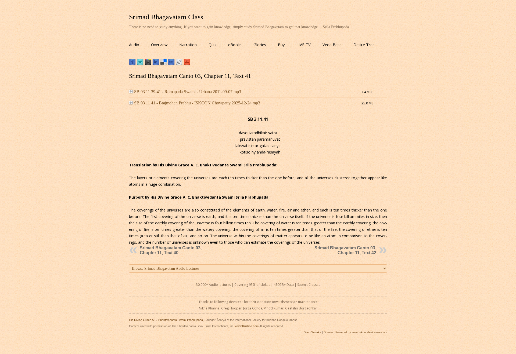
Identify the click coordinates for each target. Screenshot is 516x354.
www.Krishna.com (247, 326)
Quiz (212, 44)
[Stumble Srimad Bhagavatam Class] (187, 64)
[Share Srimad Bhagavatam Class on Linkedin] (155, 64)
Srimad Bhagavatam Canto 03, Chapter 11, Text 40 (171, 250)
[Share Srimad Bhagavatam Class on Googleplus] (148, 64)
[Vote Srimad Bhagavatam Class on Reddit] (179, 64)
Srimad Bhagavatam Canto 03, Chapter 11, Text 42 (345, 250)
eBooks (235, 44)
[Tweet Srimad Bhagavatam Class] (140, 64)
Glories (259, 44)
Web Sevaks (312, 332)
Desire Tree (364, 44)
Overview (159, 44)
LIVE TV (303, 44)
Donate (328, 332)
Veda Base (332, 44)
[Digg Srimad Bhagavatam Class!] (171, 64)
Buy (281, 44)
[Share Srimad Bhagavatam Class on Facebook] (132, 64)
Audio (134, 44)
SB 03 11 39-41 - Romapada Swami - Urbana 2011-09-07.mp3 (187, 91)
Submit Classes (308, 284)
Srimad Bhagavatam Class (166, 17)
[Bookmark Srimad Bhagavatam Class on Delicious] (163, 64)
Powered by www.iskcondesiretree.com (361, 332)
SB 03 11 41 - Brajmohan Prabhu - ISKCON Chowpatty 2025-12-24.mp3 (197, 103)
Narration (188, 44)
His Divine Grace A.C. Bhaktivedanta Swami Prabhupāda (166, 320)
